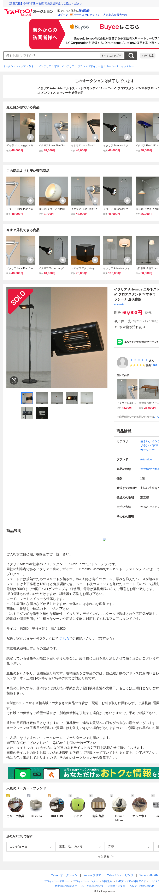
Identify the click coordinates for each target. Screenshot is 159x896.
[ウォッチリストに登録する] (30, 137)
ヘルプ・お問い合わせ (141, 885)
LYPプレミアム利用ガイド (131, 881)
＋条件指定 (147, 55)
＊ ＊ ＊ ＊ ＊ (139, 360)
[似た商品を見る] (14, 380)
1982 (154, 365)
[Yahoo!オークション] (29, 10)
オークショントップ (14, 66)
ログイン (62, 14)
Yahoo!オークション (64, 875)
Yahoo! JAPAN (148, 875)
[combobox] (51, 55)
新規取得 (84, 10)
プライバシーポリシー (56, 881)
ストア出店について (92, 885)
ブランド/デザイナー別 (90, 66)
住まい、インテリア (40, 66)
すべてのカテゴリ (111, 55)
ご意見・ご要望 (116, 885)
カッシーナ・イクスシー (120, 66)
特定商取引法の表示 (66, 885)
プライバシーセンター (85, 881)
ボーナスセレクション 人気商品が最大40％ (100, 14)
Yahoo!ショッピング (120, 875)
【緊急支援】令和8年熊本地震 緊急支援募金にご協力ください (44, 3)
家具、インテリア (64, 66)
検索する (131, 55)
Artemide (119, 304)
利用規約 (107, 881)
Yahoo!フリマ (92, 875)
